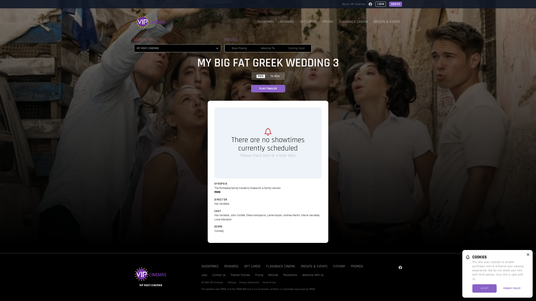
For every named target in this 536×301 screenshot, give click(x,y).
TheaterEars (290, 275)
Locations (143, 39)
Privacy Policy (512, 288)
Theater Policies (240, 275)
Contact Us (219, 275)
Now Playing (239, 48)
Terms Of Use (269, 282)
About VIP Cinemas (353, 4)
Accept (484, 288)
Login (380, 4)
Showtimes (265, 21)
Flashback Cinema (353, 21)
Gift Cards (308, 21)
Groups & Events (387, 21)
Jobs (204, 275)
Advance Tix (268, 48)
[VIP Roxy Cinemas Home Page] (151, 21)
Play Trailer (268, 89)
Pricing (327, 21)
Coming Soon (296, 48)
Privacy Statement (249, 282)
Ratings (232, 282)
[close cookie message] (528, 255)
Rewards (287, 21)
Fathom (339, 266)
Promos (357, 266)
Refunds (273, 275)
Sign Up (395, 4)
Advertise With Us (313, 275)
